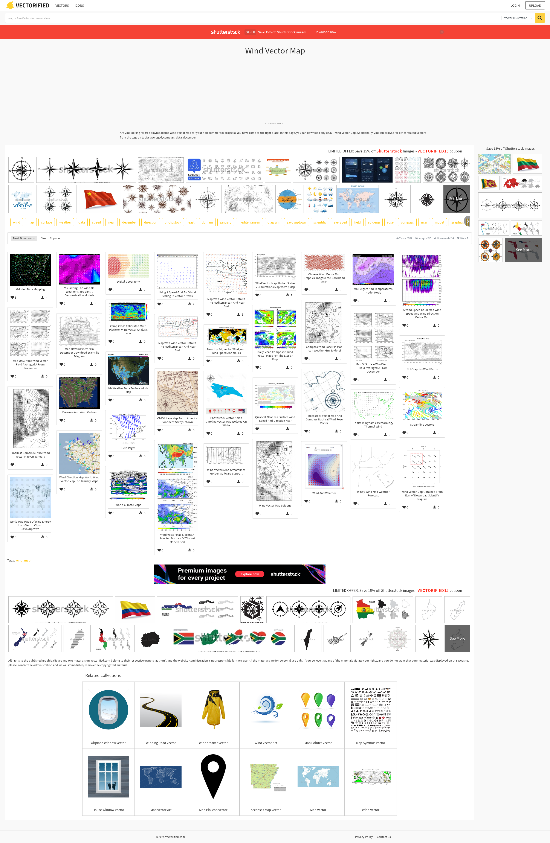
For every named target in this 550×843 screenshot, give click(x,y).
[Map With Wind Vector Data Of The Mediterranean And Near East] (226, 274)
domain (207, 222)
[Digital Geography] (128, 266)
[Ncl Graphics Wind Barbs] (422, 352)
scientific (319, 222)
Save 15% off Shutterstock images (510, 148)
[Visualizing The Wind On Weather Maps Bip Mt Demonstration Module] (79, 269)
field (357, 222)
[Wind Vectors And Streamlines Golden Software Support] (226, 456)
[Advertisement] (275, 91)
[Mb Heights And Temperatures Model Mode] (373, 269)
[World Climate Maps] (128, 485)
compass (407, 222)
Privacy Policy (364, 837)
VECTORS (62, 5)
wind (16, 222)
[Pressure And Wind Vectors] (79, 392)
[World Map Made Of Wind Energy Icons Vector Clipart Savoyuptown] (30, 497)
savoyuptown (296, 222)
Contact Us (384, 837)
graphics (457, 222)
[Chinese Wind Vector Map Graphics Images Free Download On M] (324, 262)
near (111, 222)
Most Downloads (24, 238)
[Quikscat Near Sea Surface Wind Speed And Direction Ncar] (275, 397)
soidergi (374, 222)
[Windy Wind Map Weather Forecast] (373, 467)
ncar (424, 222)
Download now (325, 32)
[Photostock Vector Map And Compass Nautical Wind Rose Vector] (324, 391)
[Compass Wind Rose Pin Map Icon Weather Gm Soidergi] (324, 322)
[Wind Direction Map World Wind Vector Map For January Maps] (79, 453)
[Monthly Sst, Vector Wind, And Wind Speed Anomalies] (226, 336)
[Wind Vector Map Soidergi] (275, 471)
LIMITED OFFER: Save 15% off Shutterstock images (374, 590)
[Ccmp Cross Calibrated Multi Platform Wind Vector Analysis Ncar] (128, 312)
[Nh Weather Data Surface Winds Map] (128, 369)
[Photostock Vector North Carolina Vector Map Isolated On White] (226, 393)
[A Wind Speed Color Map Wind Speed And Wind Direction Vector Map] (422, 280)
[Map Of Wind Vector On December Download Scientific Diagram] (79, 330)
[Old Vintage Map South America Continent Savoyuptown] (177, 393)
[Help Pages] (128, 428)
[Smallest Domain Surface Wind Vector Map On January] (30, 419)
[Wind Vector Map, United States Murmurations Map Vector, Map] (275, 267)
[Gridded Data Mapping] (30, 270)
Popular (55, 238)
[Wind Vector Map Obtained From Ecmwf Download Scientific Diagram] (422, 466)
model (439, 222)
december (129, 222)
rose (390, 222)
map (31, 222)
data (81, 222)
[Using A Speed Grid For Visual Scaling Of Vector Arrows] (177, 271)
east (191, 222)
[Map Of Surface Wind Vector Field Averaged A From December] (30, 333)
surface (46, 222)
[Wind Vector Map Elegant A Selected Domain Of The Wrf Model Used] (177, 487)
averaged (340, 222)
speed (96, 222)
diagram (273, 222)
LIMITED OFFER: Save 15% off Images (371, 151)
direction (150, 222)
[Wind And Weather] (324, 466)
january (225, 222)
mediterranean (249, 222)
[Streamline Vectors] (422, 405)
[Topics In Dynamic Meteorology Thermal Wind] (373, 405)
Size (43, 238)
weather (65, 222)
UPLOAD (535, 5)
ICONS (79, 5)
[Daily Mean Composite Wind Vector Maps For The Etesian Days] (275, 327)
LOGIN (515, 5)
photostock (173, 222)
